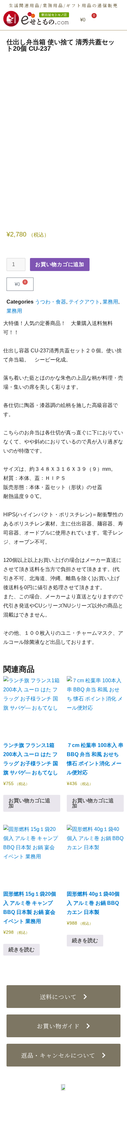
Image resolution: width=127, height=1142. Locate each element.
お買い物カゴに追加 (59, 264)
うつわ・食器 (50, 302)
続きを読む (21, 949)
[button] (114, 19)
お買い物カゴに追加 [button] (29, 803)
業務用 (110, 302)
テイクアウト (84, 302)
